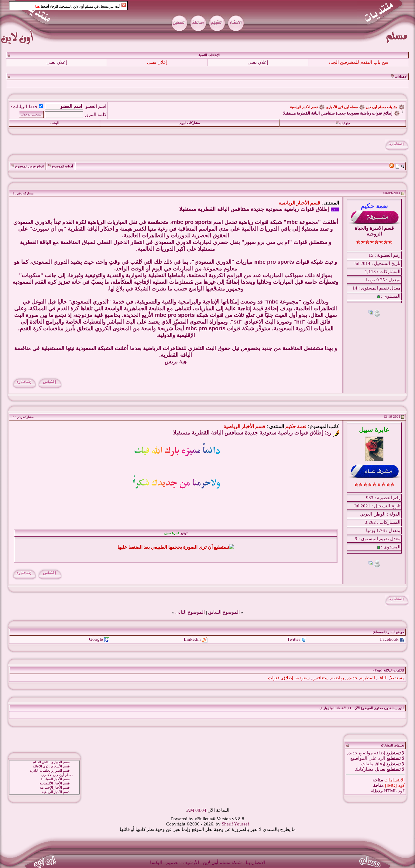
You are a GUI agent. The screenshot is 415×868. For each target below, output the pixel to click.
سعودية (303, 677)
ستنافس (320, 677)
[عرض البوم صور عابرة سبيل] (370, 563)
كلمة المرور (95, 114)
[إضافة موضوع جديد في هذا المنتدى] (397, 166)
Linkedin (192, 639)
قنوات (274, 677)
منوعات (344, 123)
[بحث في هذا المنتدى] (402, 166)
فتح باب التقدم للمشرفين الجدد (358, 62)
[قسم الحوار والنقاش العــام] (44, 762)
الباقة (382, 677)
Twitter (293, 639)
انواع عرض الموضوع (29, 166)
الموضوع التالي (190, 612)
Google (96, 639)
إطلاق (287, 677)
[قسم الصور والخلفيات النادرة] (44, 771)
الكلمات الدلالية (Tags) (388, 670)
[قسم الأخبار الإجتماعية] (44, 788)
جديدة (352, 677)
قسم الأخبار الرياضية (304, 107)
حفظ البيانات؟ (24, 106)
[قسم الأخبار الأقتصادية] (44, 783)
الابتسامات (394, 779)
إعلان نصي (258, 62)
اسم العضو (96, 106)
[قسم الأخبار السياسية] (44, 779)
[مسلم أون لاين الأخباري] (44, 775)
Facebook (389, 639)
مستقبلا (397, 677)
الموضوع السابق (224, 612)
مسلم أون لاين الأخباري (342, 107)
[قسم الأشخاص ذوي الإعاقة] (44, 766)
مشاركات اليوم (190, 123)
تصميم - (171, 862)
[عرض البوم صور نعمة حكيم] (370, 313)
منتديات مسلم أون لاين (381, 107)
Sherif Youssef (235, 824)
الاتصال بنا (255, 862)
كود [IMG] (395, 785)
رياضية (337, 677)
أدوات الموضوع (62, 166)
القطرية (367, 677)
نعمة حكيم (295, 426)
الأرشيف (191, 862)
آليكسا (156, 862)
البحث (54, 123)
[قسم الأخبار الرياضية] (44, 792)
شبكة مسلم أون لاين (222, 862)
